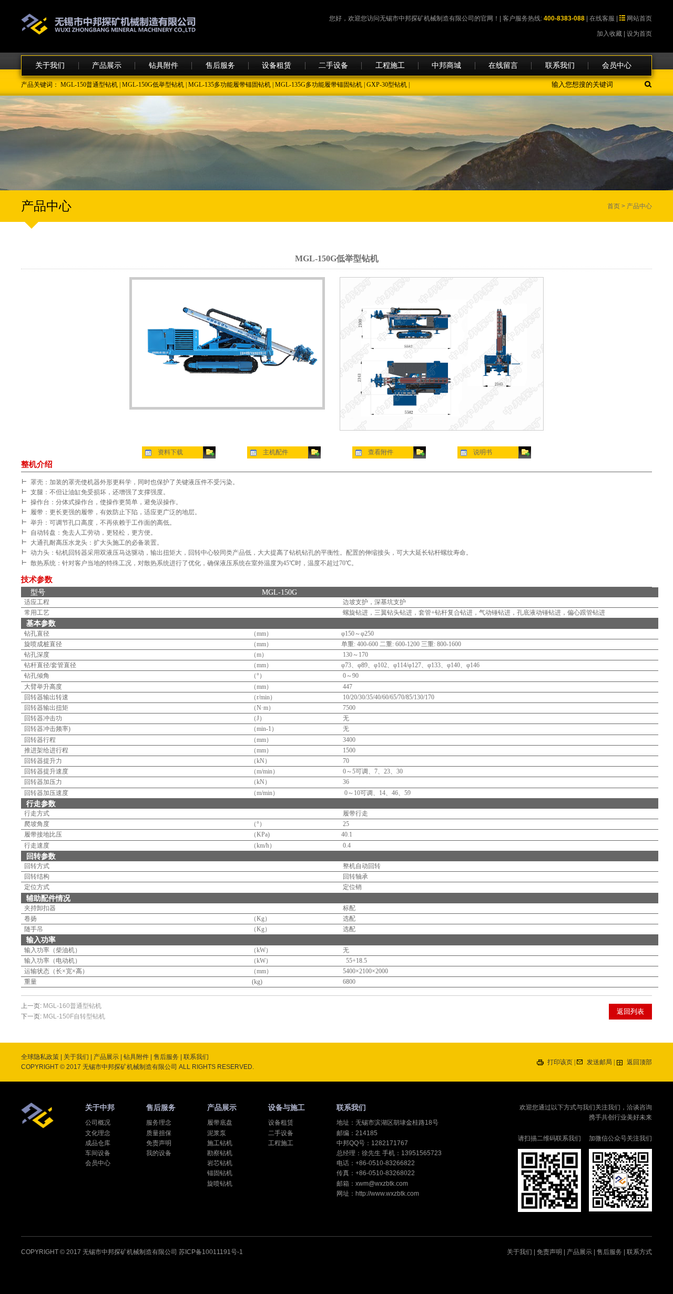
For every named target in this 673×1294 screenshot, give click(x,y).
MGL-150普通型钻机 (89, 84)
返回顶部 (639, 1062)
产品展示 (106, 65)
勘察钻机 (219, 1153)
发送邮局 (599, 1062)
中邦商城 (446, 65)
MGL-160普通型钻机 (72, 1006)
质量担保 (158, 1133)
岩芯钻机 (219, 1163)
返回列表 (630, 1011)
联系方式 (639, 1252)
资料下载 (170, 452)
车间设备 (97, 1153)
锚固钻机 (219, 1173)
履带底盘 (219, 1122)
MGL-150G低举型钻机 (153, 84)
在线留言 (503, 65)
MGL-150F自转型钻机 (74, 1016)
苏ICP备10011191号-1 (211, 1252)
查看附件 (380, 452)
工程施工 (390, 65)
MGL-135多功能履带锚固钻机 (229, 84)
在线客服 (602, 18)
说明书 (482, 452)
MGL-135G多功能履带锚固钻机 (318, 84)
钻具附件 (163, 65)
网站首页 (639, 18)
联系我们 (560, 65)
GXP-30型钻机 (386, 84)
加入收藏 (609, 33)
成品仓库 (97, 1143)
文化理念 (97, 1133)
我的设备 (158, 1153)
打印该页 (560, 1062)
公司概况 (97, 1122)
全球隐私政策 (40, 1057)
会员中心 (616, 65)
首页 (613, 206)
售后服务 (220, 65)
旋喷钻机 (219, 1183)
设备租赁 (276, 65)
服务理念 (158, 1122)
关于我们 (50, 65)
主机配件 (275, 452)
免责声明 (158, 1143)
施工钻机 (219, 1143)
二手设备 (333, 65)
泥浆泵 (216, 1133)
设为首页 (639, 33)
